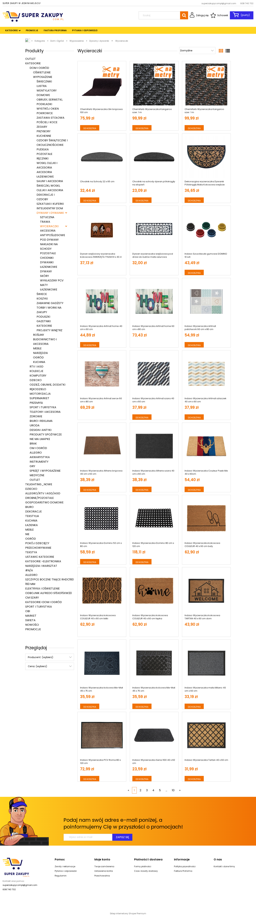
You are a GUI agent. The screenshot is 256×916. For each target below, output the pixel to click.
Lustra (42, 86)
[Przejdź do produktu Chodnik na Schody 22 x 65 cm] (102, 157)
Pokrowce (45, 113)
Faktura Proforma (183, 870)
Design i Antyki (40, 430)
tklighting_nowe (38, 484)
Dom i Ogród (39, 68)
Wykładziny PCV (52, 280)
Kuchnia (39, 362)
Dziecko (36, 380)
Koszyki (42, 299)
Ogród (38, 357)
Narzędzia (40, 353)
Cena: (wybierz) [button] (37, 666)
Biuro (29, 507)
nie (27, 534)
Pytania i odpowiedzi (66, 870)
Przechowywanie (38, 548)
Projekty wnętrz (49, 330)
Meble (37, 348)
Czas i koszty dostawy (146, 870)
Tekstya (31, 552)
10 (173, 790)
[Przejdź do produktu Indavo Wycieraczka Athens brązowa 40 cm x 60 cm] (102, 446)
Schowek (222, 15)
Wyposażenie (42, 77)
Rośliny (38, 335)
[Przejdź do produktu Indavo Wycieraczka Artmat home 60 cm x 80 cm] (154, 301)
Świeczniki (44, 81)
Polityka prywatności (185, 866)
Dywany (46, 271)
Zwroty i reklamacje (65, 866)
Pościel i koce (47, 122)
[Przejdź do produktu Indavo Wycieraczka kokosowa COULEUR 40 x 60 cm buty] (206, 518)
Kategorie (33, 63)
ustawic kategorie (39, 557)
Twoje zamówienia (104, 866)
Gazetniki (44, 321)
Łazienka (31, 525)
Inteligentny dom (50, 208)
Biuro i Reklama (41, 421)
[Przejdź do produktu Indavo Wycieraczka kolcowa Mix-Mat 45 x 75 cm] (102, 663)
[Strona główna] (33, 16)
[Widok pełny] (228, 51)
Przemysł (36, 403)
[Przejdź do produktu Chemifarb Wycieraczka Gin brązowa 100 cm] (102, 84)
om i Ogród (38, 448)
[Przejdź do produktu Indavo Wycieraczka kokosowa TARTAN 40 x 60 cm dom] (206, 591)
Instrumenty (39, 462)
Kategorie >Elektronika (43, 561)
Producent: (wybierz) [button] (40, 657)
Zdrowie (36, 416)
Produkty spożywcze (46, 434)
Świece (42, 294)
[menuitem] (12, 30)
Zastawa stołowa (50, 118)
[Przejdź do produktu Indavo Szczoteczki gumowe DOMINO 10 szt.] (206, 229)
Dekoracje (33, 511)
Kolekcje (36, 371)
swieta (30, 620)
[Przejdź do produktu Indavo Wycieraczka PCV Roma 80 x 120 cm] (102, 735)
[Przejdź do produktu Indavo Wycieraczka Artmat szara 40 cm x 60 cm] (154, 374)
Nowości (32, 625)
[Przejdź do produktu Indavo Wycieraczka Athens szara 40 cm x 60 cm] (154, 446)
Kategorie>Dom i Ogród (43, 602)
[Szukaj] (184, 15)
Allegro (36, 453)
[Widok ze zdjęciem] (221, 51)
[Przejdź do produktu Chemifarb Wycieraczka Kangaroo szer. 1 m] (154, 84)
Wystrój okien (48, 109)
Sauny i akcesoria (50, 181)
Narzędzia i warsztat (41, 566)
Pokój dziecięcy (37, 543)
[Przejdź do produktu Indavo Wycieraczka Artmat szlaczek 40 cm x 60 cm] (206, 374)
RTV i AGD (36, 367)
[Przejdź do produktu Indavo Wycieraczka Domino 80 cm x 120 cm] (154, 518)
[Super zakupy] (16, 867)
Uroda (35, 425)
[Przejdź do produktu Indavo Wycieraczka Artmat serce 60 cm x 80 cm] (102, 374)
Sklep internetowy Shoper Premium (128, 913)
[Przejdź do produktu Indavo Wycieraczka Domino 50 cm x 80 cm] (102, 518)
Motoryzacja (40, 394)
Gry (32, 466)
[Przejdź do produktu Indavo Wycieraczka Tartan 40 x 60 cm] (206, 735)
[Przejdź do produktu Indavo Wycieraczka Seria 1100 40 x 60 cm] (154, 735)
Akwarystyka (40, 457)
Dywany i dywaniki (50, 213)
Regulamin (61, 875)
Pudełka (43, 149)
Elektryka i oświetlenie (42, 589)
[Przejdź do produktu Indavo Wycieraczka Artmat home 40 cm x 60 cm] (102, 301)
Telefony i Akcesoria (45, 412)
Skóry (44, 276)
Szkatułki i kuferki (50, 204)
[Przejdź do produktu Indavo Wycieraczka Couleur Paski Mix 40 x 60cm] (206, 446)
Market (30, 616)
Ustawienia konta (103, 870)
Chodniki (46, 258)
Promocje (33, 629)
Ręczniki (42, 158)
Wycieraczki (49, 226)
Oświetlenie (42, 72)
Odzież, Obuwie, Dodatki (47, 385)
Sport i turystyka (43, 407)
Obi (27, 611)
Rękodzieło (38, 389)
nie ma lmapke (40, 439)
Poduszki (43, 317)
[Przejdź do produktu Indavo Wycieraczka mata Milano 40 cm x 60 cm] (206, 663)
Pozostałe (44, 154)
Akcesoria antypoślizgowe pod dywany (52, 235)
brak (33, 444)
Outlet (30, 59)
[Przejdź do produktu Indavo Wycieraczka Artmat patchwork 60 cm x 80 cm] (206, 301)
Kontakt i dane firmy (224, 866)
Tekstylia (32, 516)
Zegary (42, 127)
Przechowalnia (102, 875)
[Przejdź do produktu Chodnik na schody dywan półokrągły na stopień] (154, 157)
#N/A (29, 570)
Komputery (38, 376)
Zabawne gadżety (50, 303)
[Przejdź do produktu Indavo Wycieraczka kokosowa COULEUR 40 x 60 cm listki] (102, 591)
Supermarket (39, 398)
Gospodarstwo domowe (44, 502)
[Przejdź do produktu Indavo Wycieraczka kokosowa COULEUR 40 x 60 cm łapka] (154, 591)
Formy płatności (142, 866)
